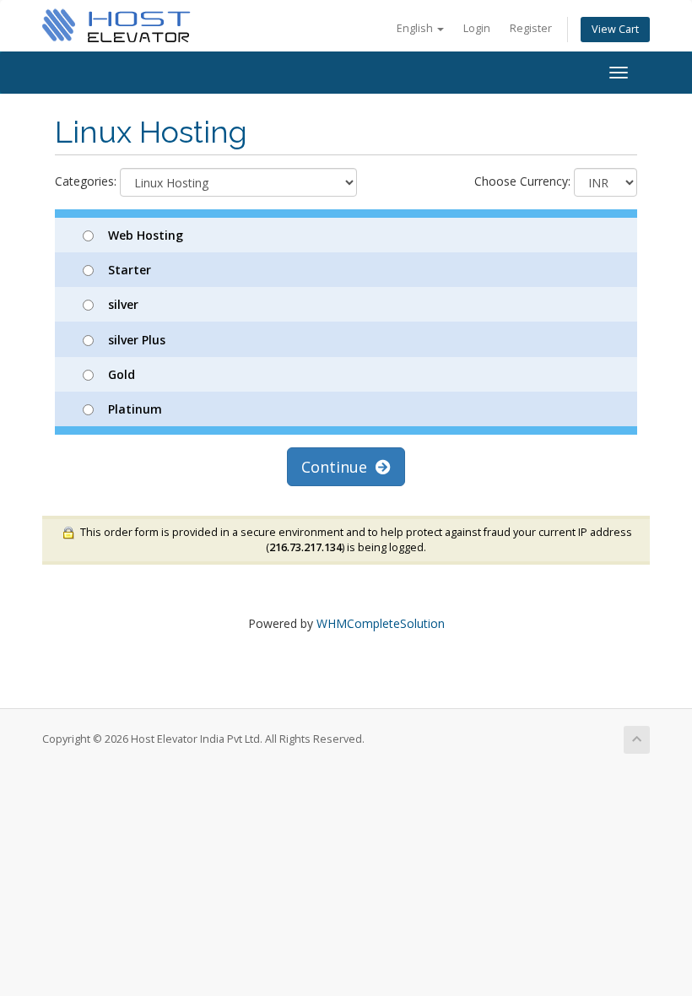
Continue (338, 467)
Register (531, 28)
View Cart (615, 29)
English (416, 28)
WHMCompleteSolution (380, 623)
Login (476, 28)
